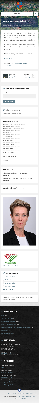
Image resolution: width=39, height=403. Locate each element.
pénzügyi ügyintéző (7, 377)
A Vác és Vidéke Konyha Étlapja (12, 266)
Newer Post (12, 74)
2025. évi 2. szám (10, 286)
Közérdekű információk (20, 63)
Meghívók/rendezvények (8, 324)
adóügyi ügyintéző (6, 382)
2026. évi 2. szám (10, 277)
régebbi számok (8, 289)
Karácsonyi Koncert (12, 76)
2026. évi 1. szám (10, 280)
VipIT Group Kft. (22, 398)
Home (5, 25)
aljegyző (3, 367)
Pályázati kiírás (9, 58)
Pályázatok (9, 66)
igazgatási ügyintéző (7, 372)
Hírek (9, 25)
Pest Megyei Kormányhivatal (9, 353)
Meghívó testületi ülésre (27, 77)
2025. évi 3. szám (10, 283)
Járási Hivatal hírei (6, 318)
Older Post (27, 74)
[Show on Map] (36, 14)
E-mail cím (6, 93)
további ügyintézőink (8, 385)
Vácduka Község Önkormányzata (27, 396)
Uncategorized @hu (7, 333)
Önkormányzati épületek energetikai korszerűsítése (16, 327)
